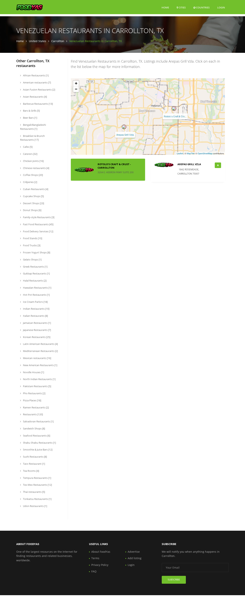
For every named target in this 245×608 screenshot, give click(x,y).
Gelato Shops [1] (32, 259)
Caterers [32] (29, 154)
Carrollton (57, 41)
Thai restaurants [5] (33, 492)
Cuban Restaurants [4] (35, 189)
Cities (182, 7)
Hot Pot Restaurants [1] (36, 294)
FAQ (93, 571)
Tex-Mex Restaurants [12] (37, 484)
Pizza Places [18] (31, 400)
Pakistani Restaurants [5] (36, 386)
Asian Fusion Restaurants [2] (38, 89)
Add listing (134, 558)
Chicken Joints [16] (33, 161)
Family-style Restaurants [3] (38, 217)
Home (165, 7)
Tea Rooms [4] (30, 471)
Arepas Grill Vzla (125, 134)
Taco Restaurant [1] (33, 463)
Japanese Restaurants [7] (36, 330)
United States (37, 41)
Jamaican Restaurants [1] (36, 323)
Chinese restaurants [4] (35, 168)
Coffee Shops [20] (32, 175)
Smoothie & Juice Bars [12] (37, 449)
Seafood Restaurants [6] (36, 435)
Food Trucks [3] (31, 245)
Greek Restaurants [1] (34, 266)
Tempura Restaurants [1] (36, 478)
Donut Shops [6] (31, 210)
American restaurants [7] (36, 82)
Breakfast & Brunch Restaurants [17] (32, 138)
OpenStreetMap (205, 153)
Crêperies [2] (29, 182)
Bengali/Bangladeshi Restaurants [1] (33, 127)
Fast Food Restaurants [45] (37, 224)
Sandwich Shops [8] (33, 428)
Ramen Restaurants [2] (35, 407)
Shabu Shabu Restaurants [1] (39, 442)
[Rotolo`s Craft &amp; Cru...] (174, 108)
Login (221, 7)
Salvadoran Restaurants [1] (38, 421)
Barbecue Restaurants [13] (37, 103)
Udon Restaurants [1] (34, 506)
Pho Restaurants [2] (33, 393)
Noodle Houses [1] (33, 372)
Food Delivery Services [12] (37, 231)
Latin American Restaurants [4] (40, 344)
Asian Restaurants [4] (34, 96)
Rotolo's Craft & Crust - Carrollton (114, 165)
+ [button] (76, 83)
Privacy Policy (99, 565)
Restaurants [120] (32, 414)
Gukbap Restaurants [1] (36, 273)
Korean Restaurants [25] (36, 337)
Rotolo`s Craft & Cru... (175, 116)
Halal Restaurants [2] (34, 280)
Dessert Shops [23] (33, 203)
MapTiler (191, 153)
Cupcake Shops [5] (33, 196)
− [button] (76, 89)
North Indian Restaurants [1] (39, 379)
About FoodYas (100, 551)
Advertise (134, 551)
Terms (95, 558)
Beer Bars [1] (29, 117)
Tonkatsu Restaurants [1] (36, 499)
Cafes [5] (27, 147)
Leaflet (180, 153)
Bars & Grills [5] (31, 110)
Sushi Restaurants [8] (34, 456)
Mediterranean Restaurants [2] (40, 351)
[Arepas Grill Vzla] (124, 127)
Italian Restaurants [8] (35, 315)
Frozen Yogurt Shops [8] (36, 252)
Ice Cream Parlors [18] (35, 302)
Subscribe (174, 579)
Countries (202, 7)
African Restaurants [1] (35, 75)
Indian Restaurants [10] (35, 308)
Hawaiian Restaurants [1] (36, 287)
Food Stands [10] (32, 238)
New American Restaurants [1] (39, 365)
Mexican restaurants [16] (36, 358)
